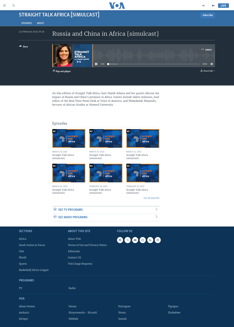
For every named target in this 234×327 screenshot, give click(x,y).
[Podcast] (158, 240)
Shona (122, 312)
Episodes (26, 23)
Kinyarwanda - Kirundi (83, 312)
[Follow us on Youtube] (135, 240)
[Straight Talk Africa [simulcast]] (68, 138)
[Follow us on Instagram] (143, 240)
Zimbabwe (174, 312)
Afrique (23, 318)
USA (21, 251)
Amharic (24, 312)
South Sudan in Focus (32, 244)
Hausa (72, 306)
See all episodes (151, 198)
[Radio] (204, 5)
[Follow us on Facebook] (120, 240)
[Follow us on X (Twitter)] (127, 240)
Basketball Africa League (34, 269)
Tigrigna (173, 306)
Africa (22, 238)
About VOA (74, 238)
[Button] (23, 47)
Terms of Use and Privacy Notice (87, 244)
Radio (72, 288)
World (22, 257)
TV (20, 288)
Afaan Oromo (27, 306)
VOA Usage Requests (80, 263)
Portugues (124, 306)
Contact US (74, 257)
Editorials (74, 251)
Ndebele (73, 318)
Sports (23, 263)
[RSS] (150, 240)
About (40, 23)
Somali (122, 318)
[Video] (213, 5)
